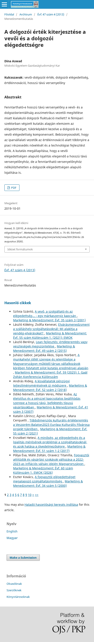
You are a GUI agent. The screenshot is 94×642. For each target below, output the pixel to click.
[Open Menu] (4, 4)
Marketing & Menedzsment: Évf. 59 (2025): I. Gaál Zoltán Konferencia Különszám (50, 374)
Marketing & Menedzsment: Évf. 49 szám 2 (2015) (44, 348)
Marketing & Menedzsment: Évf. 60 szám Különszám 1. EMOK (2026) (43, 470)
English (12, 531)
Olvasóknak (14, 584)
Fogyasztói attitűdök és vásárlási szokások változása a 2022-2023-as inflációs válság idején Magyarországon (51, 459)
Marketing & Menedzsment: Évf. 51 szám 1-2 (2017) (49, 448)
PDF (13, 188)
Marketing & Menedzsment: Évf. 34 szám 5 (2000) (48, 483)
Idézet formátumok (20, 249)
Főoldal (9, 14)
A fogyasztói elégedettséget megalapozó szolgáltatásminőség (44, 479)
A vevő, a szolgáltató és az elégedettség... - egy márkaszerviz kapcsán (45, 313)
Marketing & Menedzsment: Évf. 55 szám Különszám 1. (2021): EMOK (50, 335)
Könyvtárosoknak (18, 597)
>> (36, 495)
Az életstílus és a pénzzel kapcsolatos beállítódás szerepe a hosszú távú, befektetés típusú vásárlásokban (46, 400)
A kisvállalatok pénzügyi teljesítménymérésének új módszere (41, 383)
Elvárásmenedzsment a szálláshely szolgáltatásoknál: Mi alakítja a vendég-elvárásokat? (51, 328)
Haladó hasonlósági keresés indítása (51, 504)
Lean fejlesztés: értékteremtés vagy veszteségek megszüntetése (50, 344)
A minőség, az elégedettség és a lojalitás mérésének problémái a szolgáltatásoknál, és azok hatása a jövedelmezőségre (50, 442)
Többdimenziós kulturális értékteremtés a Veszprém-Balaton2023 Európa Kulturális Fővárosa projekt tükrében (51, 424)
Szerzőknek (14, 590)
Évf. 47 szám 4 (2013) (50, 14)
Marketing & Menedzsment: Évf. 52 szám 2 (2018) (50, 387)
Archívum (25, 14)
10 (29, 495)
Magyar (12, 538)
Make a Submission (23, 557)
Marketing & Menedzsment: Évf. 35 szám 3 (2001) (49, 320)
